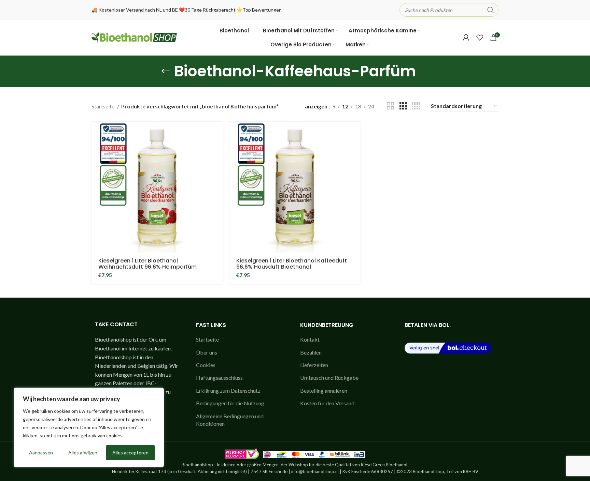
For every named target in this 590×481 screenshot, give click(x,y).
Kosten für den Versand (327, 403)
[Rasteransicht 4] (416, 106)
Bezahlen (311, 352)
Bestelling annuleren (323, 390)
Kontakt (310, 339)
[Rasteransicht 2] (390, 106)
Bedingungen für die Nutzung (230, 403)
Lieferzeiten (314, 365)
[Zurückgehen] (165, 71)
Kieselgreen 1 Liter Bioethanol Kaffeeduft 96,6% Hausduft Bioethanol (291, 264)
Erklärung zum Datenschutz (228, 390)
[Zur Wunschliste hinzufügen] (217, 148)
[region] (89, 427)
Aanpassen (41, 452)
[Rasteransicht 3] (403, 106)
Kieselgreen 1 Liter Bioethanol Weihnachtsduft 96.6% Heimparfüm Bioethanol (147, 267)
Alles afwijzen (82, 452)
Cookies (205, 365)
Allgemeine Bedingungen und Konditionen (230, 420)
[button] (217, 132)
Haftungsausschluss (219, 377)
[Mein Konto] (466, 37)
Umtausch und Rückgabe (329, 377)
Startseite (103, 106)
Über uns (206, 352)
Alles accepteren (130, 452)
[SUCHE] (490, 10)
